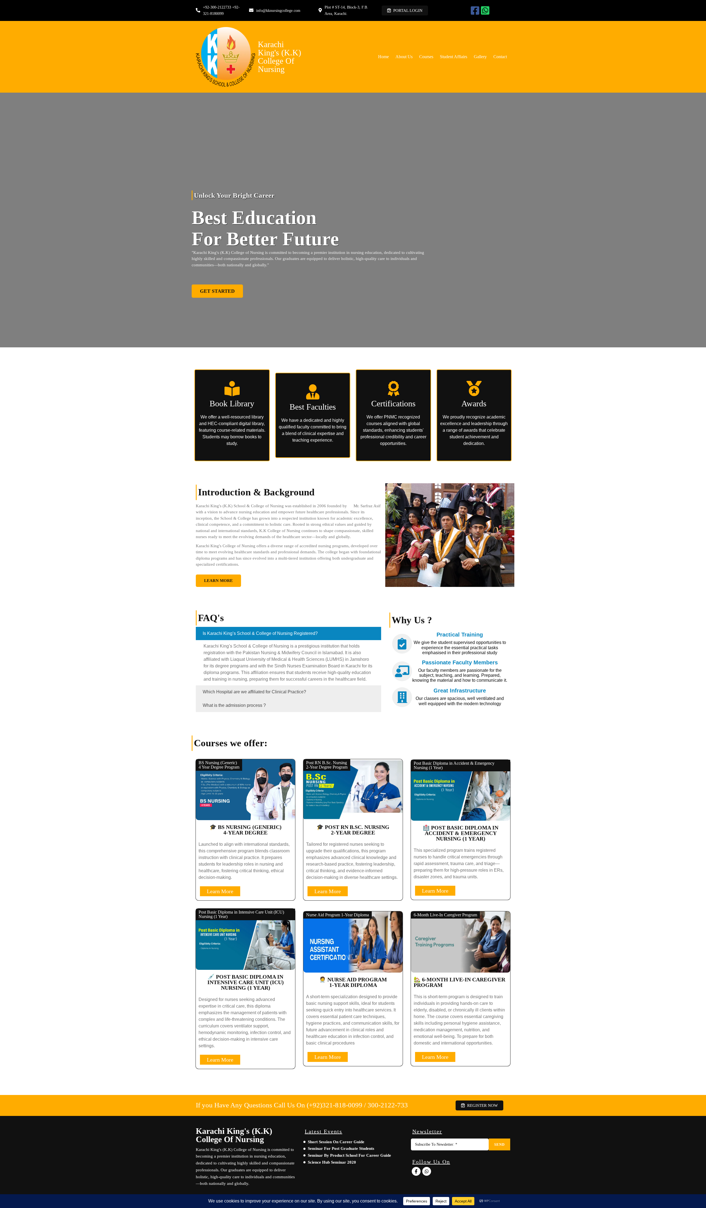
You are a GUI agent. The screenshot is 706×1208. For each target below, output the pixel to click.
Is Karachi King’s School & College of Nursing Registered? (260, 633)
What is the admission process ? (234, 705)
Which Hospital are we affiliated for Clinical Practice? (254, 691)
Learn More (220, 891)
